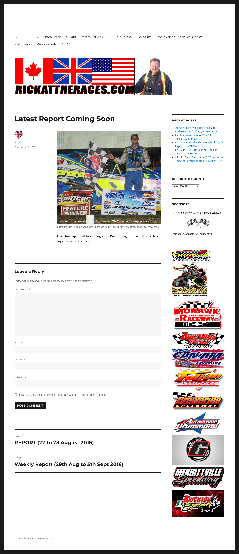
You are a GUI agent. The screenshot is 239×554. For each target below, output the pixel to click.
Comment (22, 289)
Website (20, 376)
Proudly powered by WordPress (35, 538)
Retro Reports (47, 44)
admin (18, 142)
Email (20, 359)
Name (20, 342)
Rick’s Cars (143, 37)
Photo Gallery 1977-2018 (59, 37)
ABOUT (67, 44)
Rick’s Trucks (123, 37)
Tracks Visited (165, 37)
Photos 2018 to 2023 (95, 37)
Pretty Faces (23, 44)
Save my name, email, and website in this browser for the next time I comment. (63, 394)
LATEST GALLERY (26, 37)
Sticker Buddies (191, 37)
